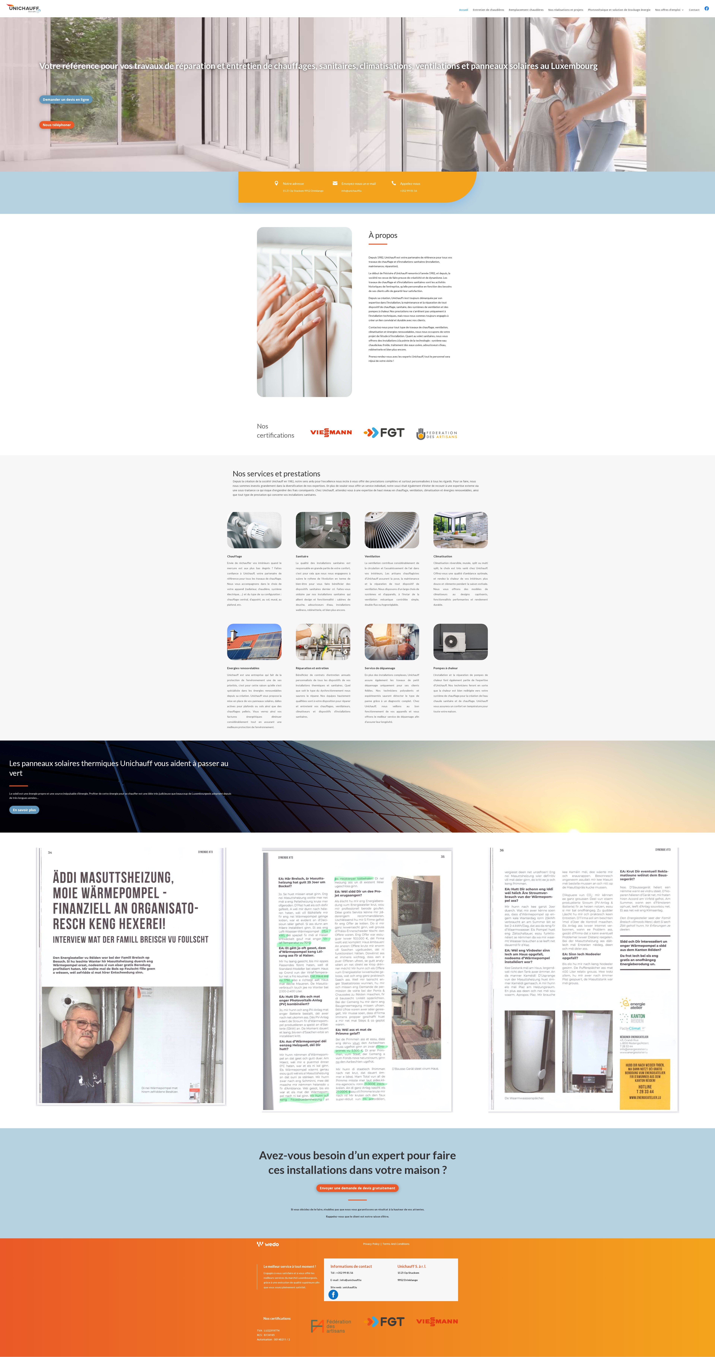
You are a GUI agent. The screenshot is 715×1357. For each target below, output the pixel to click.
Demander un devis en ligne (66, 99)
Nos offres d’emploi (667, 10)
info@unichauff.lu (351, 190)
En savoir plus (24, 810)
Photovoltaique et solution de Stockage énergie (619, 10)
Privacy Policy (371, 1244)
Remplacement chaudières (526, 10)
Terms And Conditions (395, 1244)
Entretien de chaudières (488, 10)
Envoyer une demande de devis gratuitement (357, 1188)
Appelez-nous (410, 183)
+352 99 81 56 (408, 190)
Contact (694, 10)
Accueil (463, 10)
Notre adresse (293, 183)
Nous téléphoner (57, 125)
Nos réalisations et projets (565, 10)
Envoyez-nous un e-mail (358, 183)
